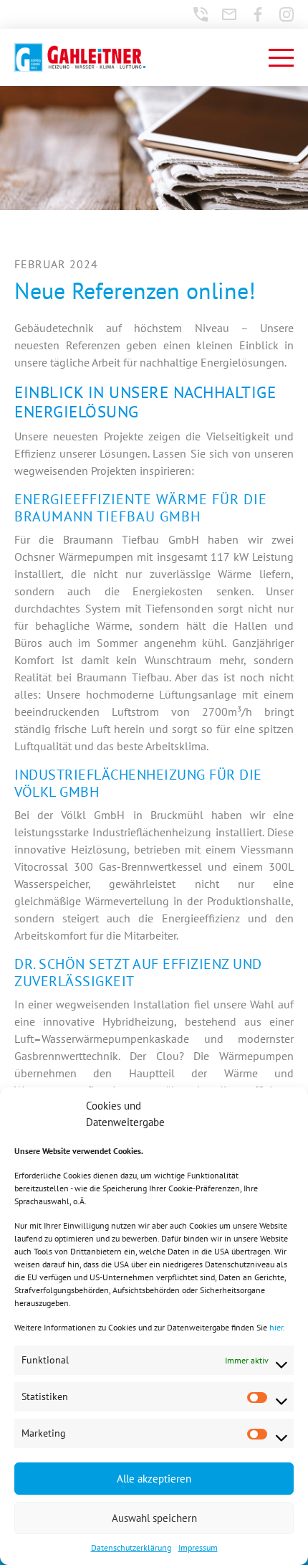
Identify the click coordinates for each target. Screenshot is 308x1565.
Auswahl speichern (154, 1518)
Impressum (198, 1547)
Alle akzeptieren (154, 1478)
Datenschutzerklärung (131, 1547)
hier (276, 1327)
